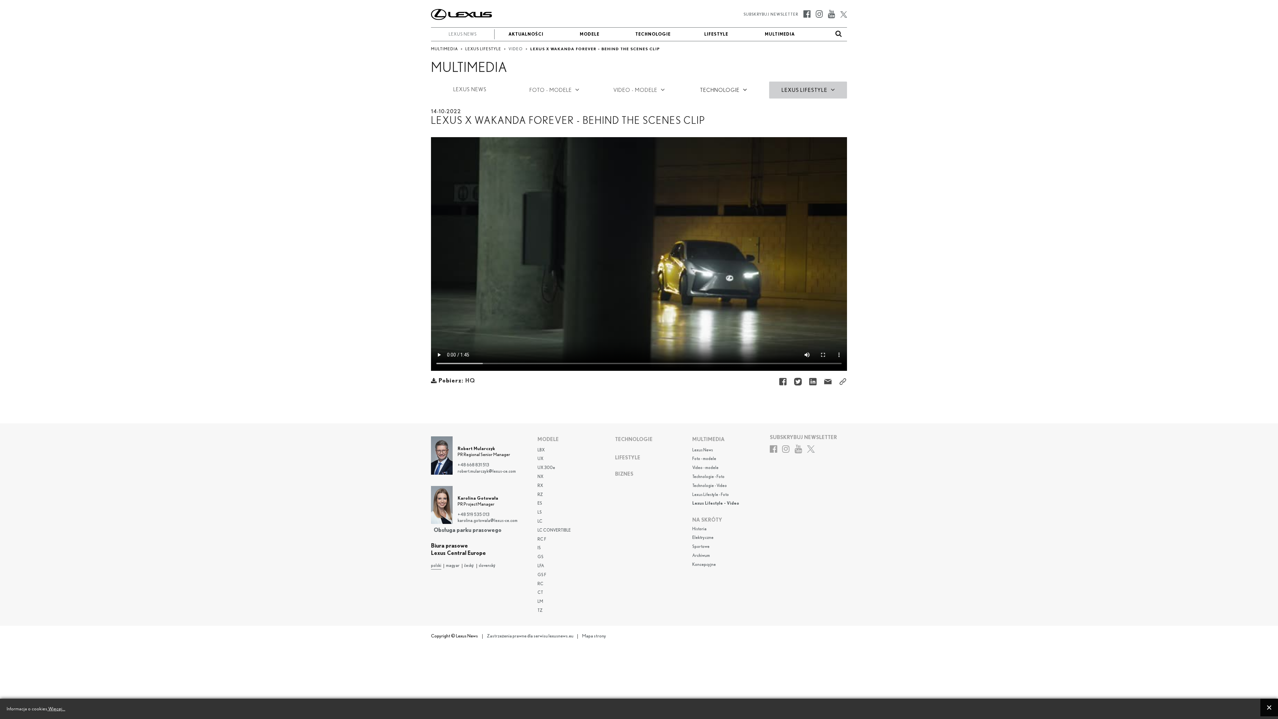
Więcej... (56, 708)
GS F (541, 575)
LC (539, 521)
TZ (539, 610)
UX (540, 459)
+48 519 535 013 (474, 515)
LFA (540, 566)
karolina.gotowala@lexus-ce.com (488, 521)
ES (539, 503)
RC (540, 584)
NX (540, 477)
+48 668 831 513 (473, 465)
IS (539, 548)
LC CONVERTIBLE (554, 530)
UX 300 (546, 468)
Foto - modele (704, 459)
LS (539, 512)
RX (540, 486)
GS (540, 557)
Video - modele (705, 468)
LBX (541, 450)
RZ (540, 495)
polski (436, 566)
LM (540, 601)
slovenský (487, 566)
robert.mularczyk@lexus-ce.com (487, 471)
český (469, 566)
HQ (470, 381)
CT (540, 593)
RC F (541, 539)
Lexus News (702, 450)
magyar (453, 566)
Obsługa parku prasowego (468, 530)
